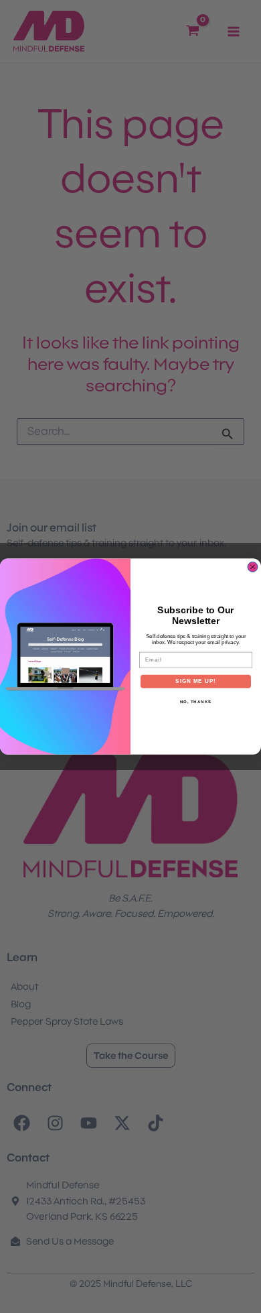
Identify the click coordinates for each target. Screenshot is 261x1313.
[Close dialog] (253, 567)
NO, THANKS (196, 701)
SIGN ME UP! (195, 681)
